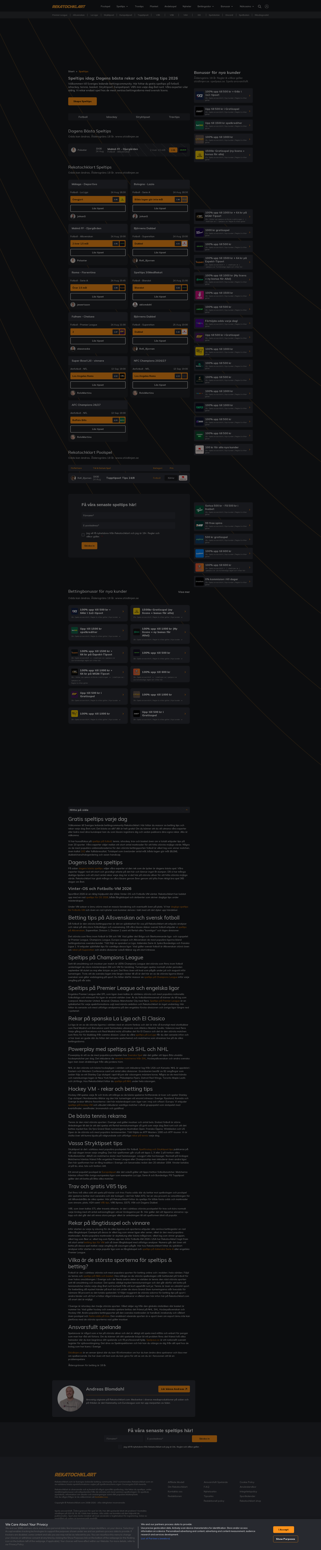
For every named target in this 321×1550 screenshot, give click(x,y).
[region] (160, 1534)
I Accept (284, 1529)
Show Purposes (285, 1538)
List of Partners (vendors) (155, 1538)
